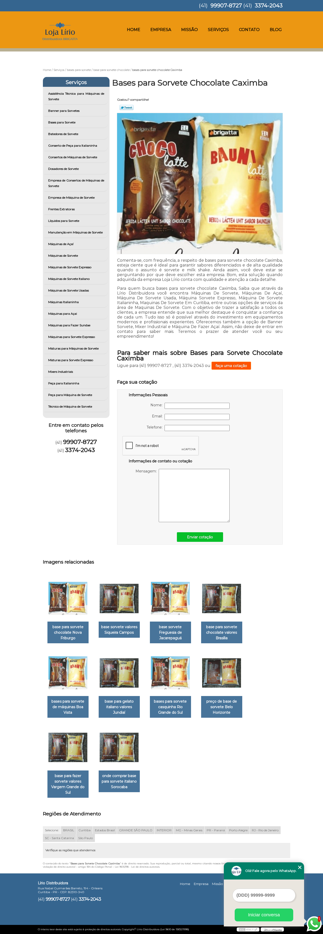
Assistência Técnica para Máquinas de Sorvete (76, 96)
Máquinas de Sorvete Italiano (69, 279)
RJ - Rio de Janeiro (265, 830)
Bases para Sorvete (61, 122)
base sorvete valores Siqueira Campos (119, 630)
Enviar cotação (200, 537)
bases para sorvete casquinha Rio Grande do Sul (170, 707)
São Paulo (85, 838)
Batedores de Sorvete (63, 134)
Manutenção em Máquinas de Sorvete (75, 232)
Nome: (157, 405)
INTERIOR (164, 830)
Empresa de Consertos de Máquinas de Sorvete (76, 183)
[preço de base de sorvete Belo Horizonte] (222, 673)
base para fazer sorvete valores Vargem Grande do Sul (68, 784)
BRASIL (68, 830)
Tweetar (126, 107)
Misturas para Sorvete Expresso (70, 360)
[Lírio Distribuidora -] (67, 21)
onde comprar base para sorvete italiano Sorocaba (119, 781)
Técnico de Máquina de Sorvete (70, 406)
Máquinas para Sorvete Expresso (71, 337)
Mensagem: (147, 471)
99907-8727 (226, 5)
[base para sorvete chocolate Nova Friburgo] (68, 598)
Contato (249, 29)
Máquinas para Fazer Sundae (69, 325)
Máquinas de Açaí (60, 244)
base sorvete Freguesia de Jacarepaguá (170, 632)
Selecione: (52, 830)
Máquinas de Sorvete (63, 255)
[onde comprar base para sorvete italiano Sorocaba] (119, 747)
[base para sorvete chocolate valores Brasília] (222, 598)
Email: (158, 416)
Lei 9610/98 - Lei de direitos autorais (137, 866)
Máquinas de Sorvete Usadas (68, 290)
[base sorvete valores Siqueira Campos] (119, 598)
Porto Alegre (238, 830)
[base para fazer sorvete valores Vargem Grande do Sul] (68, 747)
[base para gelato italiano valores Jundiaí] (119, 673)
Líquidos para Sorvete (63, 221)
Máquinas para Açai (62, 313)
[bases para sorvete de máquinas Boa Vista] (68, 673)
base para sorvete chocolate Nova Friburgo (68, 632)
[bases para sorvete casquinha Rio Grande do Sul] (170, 673)
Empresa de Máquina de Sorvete (71, 197)
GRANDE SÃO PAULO (135, 830)
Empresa (160, 29)
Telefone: (156, 427)
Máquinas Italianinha (63, 302)
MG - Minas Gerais (189, 830)
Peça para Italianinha (63, 383)
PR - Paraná (216, 830)
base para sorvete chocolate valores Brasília (221, 632)
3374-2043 (269, 5)
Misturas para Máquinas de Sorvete (73, 348)
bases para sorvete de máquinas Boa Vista (67, 707)
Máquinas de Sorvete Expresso (69, 267)
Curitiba (84, 830)
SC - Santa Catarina (59, 838)
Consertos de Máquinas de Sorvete (72, 157)
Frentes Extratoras (61, 209)
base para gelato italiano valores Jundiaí (119, 707)
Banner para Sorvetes (63, 111)
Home (133, 29)
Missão (189, 29)
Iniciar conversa (264, 914)
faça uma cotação (231, 365)
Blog (276, 29)
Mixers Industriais (60, 371)
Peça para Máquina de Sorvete (70, 395)
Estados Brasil (105, 830)
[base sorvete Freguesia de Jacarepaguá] (170, 598)
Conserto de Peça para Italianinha (72, 145)
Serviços (218, 29)
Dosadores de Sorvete (63, 169)
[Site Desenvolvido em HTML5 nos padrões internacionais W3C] (248, 929)
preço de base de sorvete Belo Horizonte (221, 707)
